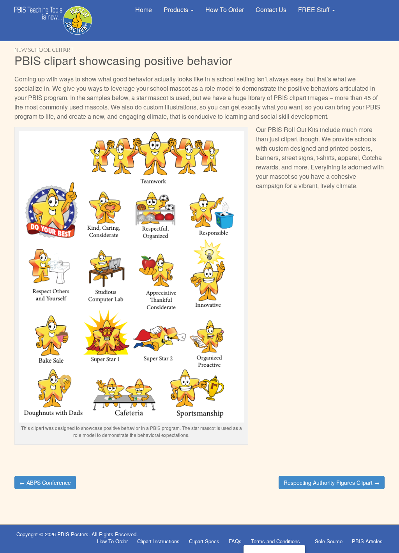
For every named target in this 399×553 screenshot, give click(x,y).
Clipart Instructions (158, 541)
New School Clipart (44, 49)
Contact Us (271, 9)
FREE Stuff (314, 9)
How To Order (224, 9)
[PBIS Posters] (53, 20)
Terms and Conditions (276, 541)
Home (143, 9)
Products (177, 9)
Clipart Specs (204, 541)
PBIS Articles (367, 541)
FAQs (235, 541)
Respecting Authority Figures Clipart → (332, 482)
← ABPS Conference (45, 482)
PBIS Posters (72, 534)
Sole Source (329, 541)
